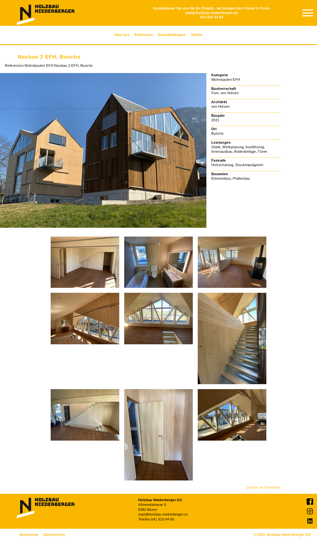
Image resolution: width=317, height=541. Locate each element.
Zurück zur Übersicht (263, 487)
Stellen (197, 35)
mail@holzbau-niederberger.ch (211, 13)
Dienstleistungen (172, 35)
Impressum (29, 534)
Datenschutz (54, 534)
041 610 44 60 (211, 17)
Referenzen (143, 35)
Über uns (121, 35)
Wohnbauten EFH (39, 65)
